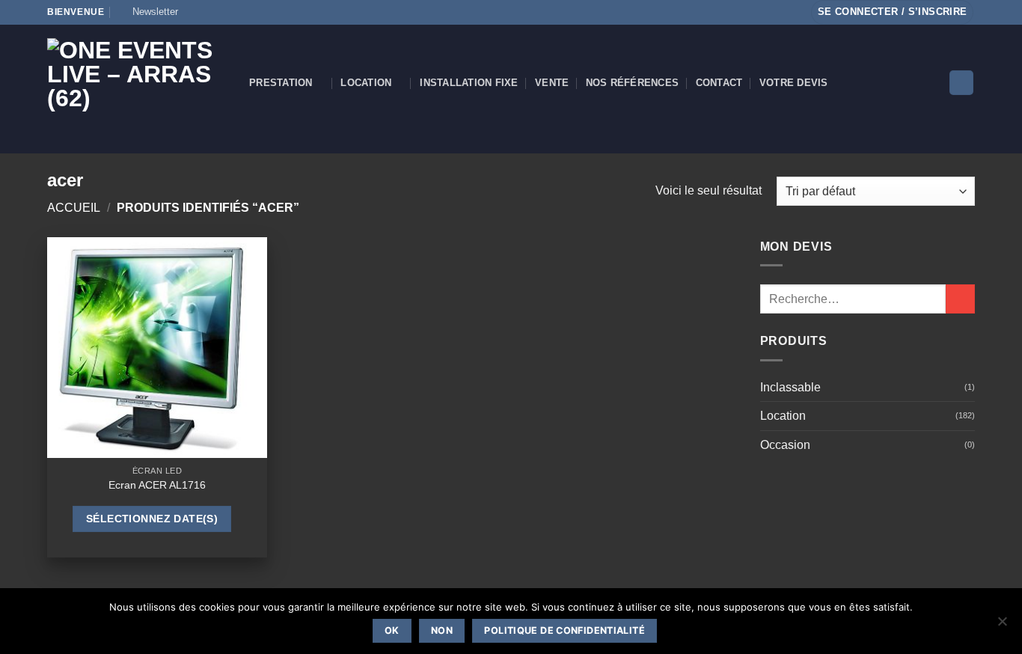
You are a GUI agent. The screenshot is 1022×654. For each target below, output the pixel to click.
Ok (392, 630)
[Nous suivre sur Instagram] (208, 12)
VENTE (552, 82)
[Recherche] (961, 82)
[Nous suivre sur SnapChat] (222, 12)
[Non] (1002, 626)
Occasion (785, 444)
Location (365, 82)
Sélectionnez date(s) (152, 519)
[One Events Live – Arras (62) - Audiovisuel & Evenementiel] (137, 88)
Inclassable (790, 387)
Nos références (632, 82)
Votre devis (793, 82)
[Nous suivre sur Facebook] (193, 12)
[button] (148, 12)
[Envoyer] (960, 299)
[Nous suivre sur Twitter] (236, 12)
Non (442, 630)
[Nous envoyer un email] (250, 12)
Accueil (73, 207)
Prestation (281, 82)
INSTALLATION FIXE (469, 82)
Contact (719, 82)
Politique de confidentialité (564, 630)
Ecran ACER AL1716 (157, 485)
